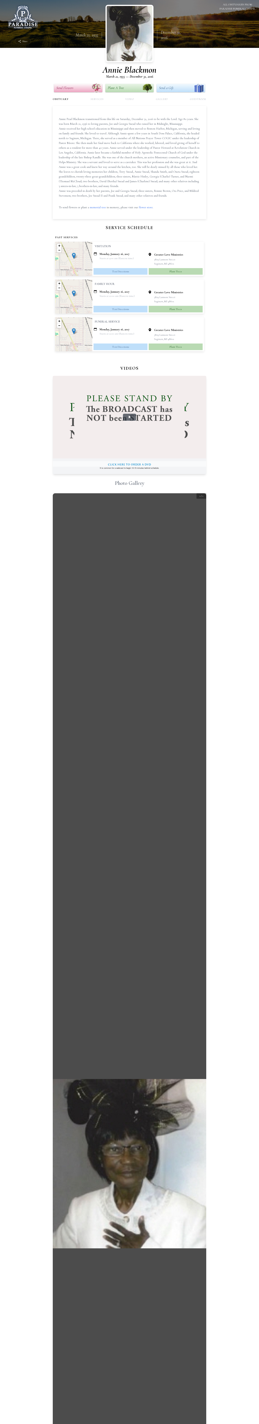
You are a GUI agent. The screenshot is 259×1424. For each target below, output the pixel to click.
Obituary (61, 99)
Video (129, 99)
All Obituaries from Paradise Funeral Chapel (237, 6)
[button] (74, 256)
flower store (146, 207)
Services (97, 99)
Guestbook (198, 99)
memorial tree (98, 207)
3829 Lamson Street (164, 259)
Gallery (162, 99)
